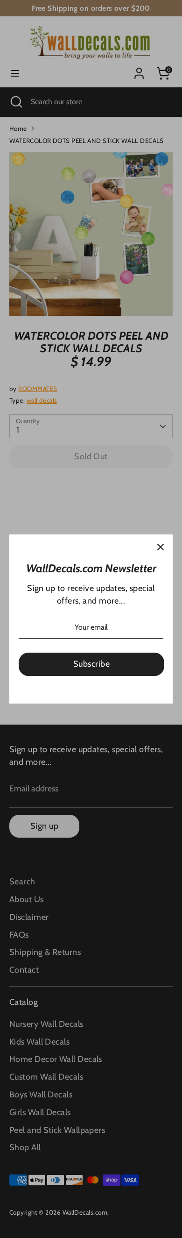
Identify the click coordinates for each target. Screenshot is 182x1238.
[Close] (160, 546)
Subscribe (91, 664)
